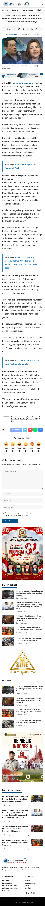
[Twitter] (28, 893)
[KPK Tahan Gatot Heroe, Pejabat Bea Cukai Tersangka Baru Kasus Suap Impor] (8, 631)
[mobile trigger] (41, 4)
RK (37, 419)
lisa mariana (22, 417)
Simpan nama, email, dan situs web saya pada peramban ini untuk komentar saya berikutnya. (23, 514)
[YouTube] (31, 893)
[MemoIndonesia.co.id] (16, 3)
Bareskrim (14, 417)
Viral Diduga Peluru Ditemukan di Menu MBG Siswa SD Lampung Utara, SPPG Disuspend (28, 618)
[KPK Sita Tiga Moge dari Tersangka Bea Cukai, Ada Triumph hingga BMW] (8, 641)
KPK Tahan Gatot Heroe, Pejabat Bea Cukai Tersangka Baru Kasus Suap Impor (15, 842)
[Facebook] (26, 893)
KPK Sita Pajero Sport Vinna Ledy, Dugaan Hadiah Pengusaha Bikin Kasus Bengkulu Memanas (29, 593)
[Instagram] (34, 893)
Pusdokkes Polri (20, 419)
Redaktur (14, 34)
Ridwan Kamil (31, 419)
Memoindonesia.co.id (22, 83)
